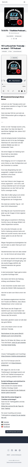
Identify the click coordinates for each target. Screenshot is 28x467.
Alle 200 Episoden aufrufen (14, 431)
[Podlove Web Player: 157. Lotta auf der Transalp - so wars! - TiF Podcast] (14, 74)
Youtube (6, 422)
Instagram (6, 424)
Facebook (6, 426)
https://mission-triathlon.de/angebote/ (13, 356)
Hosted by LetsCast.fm (14, 460)
